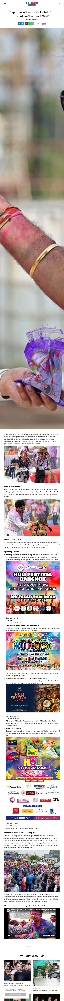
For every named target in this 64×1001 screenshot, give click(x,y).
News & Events (19, 983)
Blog (5, 983)
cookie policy (22, 990)
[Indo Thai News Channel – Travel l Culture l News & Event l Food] (32, 4)
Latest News (11, 983)
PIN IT (33, 464)
